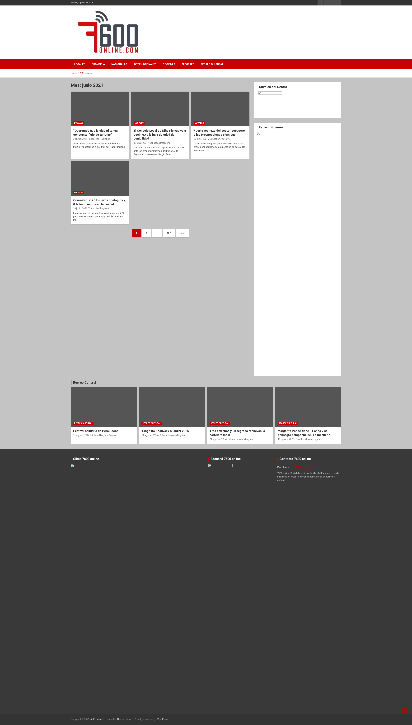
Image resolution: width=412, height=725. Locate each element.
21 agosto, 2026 (81, 435)
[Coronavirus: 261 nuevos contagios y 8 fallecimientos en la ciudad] (100, 178)
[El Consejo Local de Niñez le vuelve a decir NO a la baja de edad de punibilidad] (160, 108)
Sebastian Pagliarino (99, 139)
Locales (79, 64)
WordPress (162, 719)
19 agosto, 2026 (286, 439)
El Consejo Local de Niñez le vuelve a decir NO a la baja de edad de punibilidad (160, 134)
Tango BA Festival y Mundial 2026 (165, 431)
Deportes (188, 64)
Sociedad (169, 64)
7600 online (96, 719)
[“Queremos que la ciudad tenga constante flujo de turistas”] (100, 108)
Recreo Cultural (212, 64)
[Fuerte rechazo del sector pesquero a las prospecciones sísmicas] (220, 108)
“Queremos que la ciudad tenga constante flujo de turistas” (95, 132)
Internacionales (145, 64)
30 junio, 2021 (80, 139)
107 (169, 233)
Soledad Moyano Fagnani (104, 435)
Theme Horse (124, 719)
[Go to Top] (404, 710)
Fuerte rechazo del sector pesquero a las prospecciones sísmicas (219, 132)
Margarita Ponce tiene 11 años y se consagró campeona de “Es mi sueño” (304, 433)
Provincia (98, 64)
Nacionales (119, 64)
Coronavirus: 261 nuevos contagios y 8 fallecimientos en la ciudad (99, 202)
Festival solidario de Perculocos (95, 431)
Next (182, 233)
